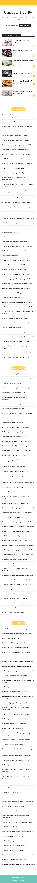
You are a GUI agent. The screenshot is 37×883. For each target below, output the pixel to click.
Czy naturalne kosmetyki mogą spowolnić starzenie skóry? (17, 575)
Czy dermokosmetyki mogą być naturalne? (13, 168)
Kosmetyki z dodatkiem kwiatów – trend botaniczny (23, 62)
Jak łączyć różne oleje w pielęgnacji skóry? (13, 492)
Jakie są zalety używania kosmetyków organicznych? (16, 647)
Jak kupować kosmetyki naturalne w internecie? (15, 455)
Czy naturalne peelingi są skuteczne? (11, 383)
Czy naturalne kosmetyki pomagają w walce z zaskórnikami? (18, 218)
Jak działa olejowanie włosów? (10, 232)
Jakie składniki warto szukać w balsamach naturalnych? (17, 163)
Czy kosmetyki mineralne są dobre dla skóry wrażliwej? (17, 512)
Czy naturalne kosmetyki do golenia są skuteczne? (15, 598)
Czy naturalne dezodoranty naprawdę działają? (14, 608)
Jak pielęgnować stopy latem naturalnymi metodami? (16, 652)
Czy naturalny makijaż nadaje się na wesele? (14, 436)
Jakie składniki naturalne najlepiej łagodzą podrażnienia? (17, 832)
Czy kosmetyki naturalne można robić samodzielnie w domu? (18, 864)
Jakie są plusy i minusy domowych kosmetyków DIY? (16, 441)
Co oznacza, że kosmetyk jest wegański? (12, 327)
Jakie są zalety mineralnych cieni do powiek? (14, 788)
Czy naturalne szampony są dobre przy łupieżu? (14, 559)
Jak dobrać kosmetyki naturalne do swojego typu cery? (16, 531)
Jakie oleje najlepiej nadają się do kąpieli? (13, 612)
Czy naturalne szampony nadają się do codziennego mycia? (18, 337)
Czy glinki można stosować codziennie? (12, 792)
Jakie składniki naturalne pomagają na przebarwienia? (16, 427)
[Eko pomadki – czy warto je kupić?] (7, 42)
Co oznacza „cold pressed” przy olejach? (12, 487)
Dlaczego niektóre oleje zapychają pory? (12, 517)
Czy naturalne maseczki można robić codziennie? (15, 242)
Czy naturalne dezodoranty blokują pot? (12, 293)
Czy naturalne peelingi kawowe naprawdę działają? (15, 150)
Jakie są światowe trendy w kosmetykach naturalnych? (16, 341)
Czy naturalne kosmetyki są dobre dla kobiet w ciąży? (16, 374)
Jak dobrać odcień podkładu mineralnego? (13, 159)
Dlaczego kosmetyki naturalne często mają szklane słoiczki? (18, 545)
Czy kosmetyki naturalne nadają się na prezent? (14, 687)
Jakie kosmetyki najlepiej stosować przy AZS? (14, 418)
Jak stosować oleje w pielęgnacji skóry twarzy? (14, 675)
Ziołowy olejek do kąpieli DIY (22, 81)
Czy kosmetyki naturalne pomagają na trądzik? (14, 765)
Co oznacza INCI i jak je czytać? (10, 228)
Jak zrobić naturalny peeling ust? (10, 638)
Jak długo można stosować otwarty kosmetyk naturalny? (17, 237)
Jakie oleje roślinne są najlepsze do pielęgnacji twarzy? (16, 173)
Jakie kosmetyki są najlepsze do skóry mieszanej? (15, 783)
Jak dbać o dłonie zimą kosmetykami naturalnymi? (15, 357)
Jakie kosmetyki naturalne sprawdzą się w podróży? (16, 580)
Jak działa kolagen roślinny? (9, 827)
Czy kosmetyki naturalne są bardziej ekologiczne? (15, 719)
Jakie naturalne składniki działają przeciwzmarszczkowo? (17, 554)
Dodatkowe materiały (18, 877)
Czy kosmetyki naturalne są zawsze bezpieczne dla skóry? (17, 671)
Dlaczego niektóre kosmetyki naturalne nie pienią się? (16, 666)
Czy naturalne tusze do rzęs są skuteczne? (13, 214)
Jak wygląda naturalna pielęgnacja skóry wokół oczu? (16, 691)
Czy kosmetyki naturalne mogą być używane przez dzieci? (17, 432)
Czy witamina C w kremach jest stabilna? (13, 744)
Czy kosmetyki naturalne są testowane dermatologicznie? (17, 246)
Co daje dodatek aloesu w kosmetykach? (13, 836)
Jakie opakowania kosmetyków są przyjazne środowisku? (17, 202)
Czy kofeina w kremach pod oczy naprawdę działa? (16, 274)
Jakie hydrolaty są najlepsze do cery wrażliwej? (14, 564)
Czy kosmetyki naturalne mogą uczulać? (12, 423)
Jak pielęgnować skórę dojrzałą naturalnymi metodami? (17, 302)
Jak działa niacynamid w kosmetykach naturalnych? (16, 756)
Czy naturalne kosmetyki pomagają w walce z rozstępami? (17, 855)
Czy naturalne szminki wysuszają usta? (12, 297)
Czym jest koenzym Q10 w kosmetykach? (13, 122)
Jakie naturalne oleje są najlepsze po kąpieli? (14, 265)
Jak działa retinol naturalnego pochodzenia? (13, 223)
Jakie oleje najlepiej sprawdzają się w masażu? (14, 703)
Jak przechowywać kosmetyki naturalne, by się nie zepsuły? (18, 802)
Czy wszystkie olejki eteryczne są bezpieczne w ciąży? (16, 145)
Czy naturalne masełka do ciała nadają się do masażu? (16, 584)
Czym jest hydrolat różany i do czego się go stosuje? (16, 318)
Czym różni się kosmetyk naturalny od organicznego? (16, 332)
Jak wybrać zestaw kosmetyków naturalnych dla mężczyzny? (18, 283)
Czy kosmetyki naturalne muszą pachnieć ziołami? (15, 760)
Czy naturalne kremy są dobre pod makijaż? (13, 845)
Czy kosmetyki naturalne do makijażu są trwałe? (15, 466)
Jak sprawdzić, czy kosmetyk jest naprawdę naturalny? (16, 154)
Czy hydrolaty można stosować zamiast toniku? (14, 251)
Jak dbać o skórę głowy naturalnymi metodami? (14, 728)
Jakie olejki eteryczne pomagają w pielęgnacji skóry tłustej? (18, 379)
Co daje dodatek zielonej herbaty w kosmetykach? (15, 198)
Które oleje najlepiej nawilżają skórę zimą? (13, 409)
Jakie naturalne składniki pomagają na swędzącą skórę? (17, 450)
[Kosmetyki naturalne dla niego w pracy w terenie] (7, 93)
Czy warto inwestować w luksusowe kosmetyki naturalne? (17, 657)
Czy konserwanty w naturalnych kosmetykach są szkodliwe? (18, 307)
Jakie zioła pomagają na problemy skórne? (13, 589)
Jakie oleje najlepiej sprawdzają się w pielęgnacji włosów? (17, 279)
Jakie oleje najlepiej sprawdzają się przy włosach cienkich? (17, 661)
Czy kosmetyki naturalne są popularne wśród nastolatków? (17, 550)
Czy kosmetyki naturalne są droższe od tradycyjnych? (16, 388)
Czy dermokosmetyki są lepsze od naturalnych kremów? (17, 714)
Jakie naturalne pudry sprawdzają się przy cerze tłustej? (17, 634)
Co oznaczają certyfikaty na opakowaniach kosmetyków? (17, 822)
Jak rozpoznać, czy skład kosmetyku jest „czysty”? (15, 136)
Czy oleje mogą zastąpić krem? (10, 255)
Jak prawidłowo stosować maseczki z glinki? (14, 859)
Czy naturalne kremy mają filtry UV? (12, 797)
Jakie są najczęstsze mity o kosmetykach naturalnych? (16, 288)
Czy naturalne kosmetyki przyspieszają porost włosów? (17, 603)
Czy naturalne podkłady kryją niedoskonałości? (14, 643)
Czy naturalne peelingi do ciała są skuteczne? (14, 850)
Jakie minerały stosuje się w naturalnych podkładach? (16, 353)
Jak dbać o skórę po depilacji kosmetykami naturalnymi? (17, 126)
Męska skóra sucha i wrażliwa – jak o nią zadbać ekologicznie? (23, 72)
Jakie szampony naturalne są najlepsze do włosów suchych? (18, 131)
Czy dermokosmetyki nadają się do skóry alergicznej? (16, 446)
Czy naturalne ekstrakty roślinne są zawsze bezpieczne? (17, 404)
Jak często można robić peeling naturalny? (13, 806)
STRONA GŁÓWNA (25, 26)
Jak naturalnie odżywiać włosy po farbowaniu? (14, 723)
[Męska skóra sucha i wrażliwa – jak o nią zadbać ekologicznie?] (7, 73)
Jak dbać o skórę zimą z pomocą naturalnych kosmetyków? (18, 841)
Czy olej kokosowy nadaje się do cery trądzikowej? (15, 260)
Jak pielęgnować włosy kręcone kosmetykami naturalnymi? (18, 526)
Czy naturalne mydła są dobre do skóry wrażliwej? (15, 471)
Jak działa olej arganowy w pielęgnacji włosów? (14, 536)
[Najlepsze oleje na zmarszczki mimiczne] (7, 53)
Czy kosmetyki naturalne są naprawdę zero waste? (15, 140)
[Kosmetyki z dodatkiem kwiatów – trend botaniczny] (7, 63)
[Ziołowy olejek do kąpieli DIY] (7, 83)
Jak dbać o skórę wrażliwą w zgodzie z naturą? (14, 540)
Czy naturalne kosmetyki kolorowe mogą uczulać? (15, 323)
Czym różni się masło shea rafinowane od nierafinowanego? (18, 483)
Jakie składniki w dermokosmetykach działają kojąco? (16, 629)
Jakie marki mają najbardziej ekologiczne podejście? (16, 740)
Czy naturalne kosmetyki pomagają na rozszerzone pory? (17, 594)
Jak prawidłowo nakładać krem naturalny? (13, 393)
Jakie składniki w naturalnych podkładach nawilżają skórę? (18, 413)
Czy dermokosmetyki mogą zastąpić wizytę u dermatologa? (18, 508)
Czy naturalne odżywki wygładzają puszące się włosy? (16, 522)
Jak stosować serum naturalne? (10, 811)
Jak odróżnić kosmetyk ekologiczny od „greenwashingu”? (17, 503)
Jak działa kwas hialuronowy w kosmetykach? (14, 269)
